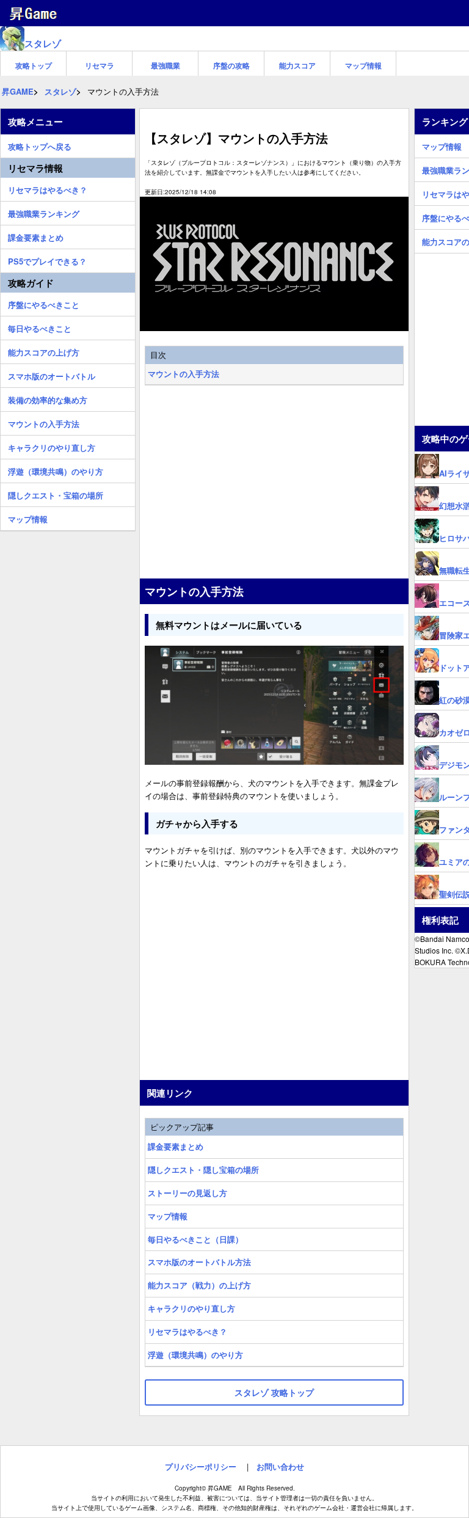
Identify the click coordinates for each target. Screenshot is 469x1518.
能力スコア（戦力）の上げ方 (199, 1285)
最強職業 (165, 65)
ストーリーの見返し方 (187, 1193)
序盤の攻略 (231, 65)
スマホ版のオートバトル (51, 374)
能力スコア (297, 65)
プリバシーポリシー (200, 1466)
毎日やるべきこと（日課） (195, 1239)
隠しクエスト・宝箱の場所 (55, 493)
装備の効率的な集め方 (47, 398)
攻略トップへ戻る (39, 144)
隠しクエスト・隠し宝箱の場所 (203, 1169)
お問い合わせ (280, 1466)
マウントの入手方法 (183, 373)
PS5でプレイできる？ (47, 259)
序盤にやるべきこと (43, 303)
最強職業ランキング (43, 212)
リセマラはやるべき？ (187, 1331)
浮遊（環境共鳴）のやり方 (195, 1354)
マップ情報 (363, 65)
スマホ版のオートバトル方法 (199, 1262)
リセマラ (99, 65)
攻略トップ (33, 65)
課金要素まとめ (175, 1146)
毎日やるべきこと (39, 327)
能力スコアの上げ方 (43, 350)
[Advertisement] (274, 483)
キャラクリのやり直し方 (191, 1308)
